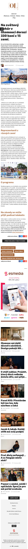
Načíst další (14, 498)
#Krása (22, 15)
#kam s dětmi (19, 251)
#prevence (5, 368)
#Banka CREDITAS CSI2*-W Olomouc (12, 258)
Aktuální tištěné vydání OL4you (14, 511)
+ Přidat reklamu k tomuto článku (14, 241)
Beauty (2, 436)
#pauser (4, 480)
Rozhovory (3, 410)
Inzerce (14, 508)
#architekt (5, 396)
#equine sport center (8, 247)
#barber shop (6, 425)
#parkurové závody (7, 254)
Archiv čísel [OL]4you (14, 514)
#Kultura (18, 15)
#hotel (4, 339)
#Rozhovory (6, 15)
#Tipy (14, 17)
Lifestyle (3, 352)
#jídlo (3, 451)
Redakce (14, 505)
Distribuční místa (14, 503)
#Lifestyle (12, 15)
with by (14, 546)
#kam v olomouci (7, 251)
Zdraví (2, 381)
